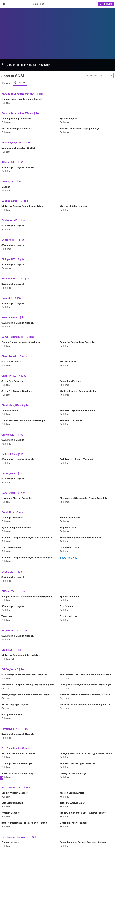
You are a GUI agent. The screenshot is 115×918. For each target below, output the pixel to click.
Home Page (37, 4)
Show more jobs (68, 557)
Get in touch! (106, 3)
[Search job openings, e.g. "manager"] (57, 65)
